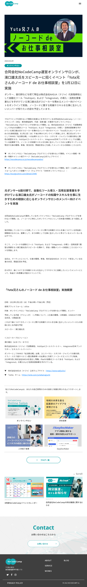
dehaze (80, 3)
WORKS (48, 571)
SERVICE (48, 565)
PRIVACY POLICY (15, 583)
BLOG (66, 560)
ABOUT (48, 560)
